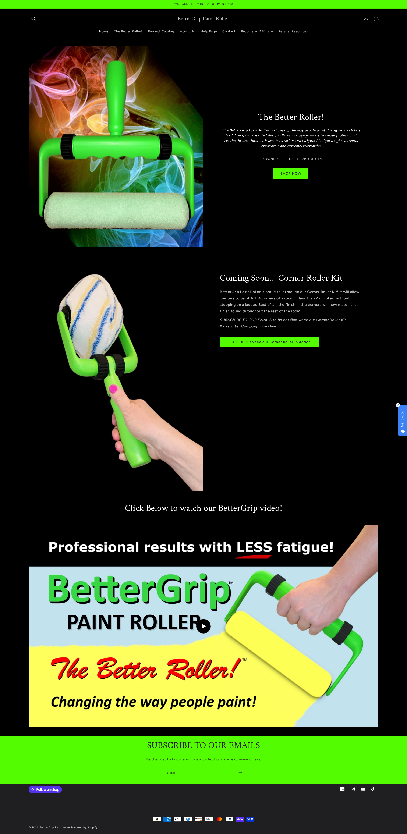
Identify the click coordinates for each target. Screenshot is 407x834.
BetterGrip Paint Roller (55, 827)
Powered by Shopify (84, 827)
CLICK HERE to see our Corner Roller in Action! (269, 342)
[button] (34, 19)
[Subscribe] (240, 772)
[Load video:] (203, 626)
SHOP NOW (291, 173)
